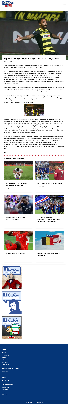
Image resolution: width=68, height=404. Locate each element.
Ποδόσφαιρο (5, 389)
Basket (3, 392)
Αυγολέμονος (5, 355)
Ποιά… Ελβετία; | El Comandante (15, 253)
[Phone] (11, 380)
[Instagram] (5, 380)
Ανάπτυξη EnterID (39, 402)
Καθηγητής (5, 357)
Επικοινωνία (5, 371)
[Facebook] (3, 380)
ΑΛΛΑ (3, 360)
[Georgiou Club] (8, 4)
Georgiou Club (5, 387)
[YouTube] (8, 380)
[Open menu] (64, 4)
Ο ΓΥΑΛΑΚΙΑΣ (5, 364)
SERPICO (4, 352)
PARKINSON (5, 362)
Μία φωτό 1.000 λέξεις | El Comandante (49, 183)
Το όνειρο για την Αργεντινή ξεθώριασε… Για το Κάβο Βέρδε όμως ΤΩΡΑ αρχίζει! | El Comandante (48, 219)
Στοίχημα (4, 394)
